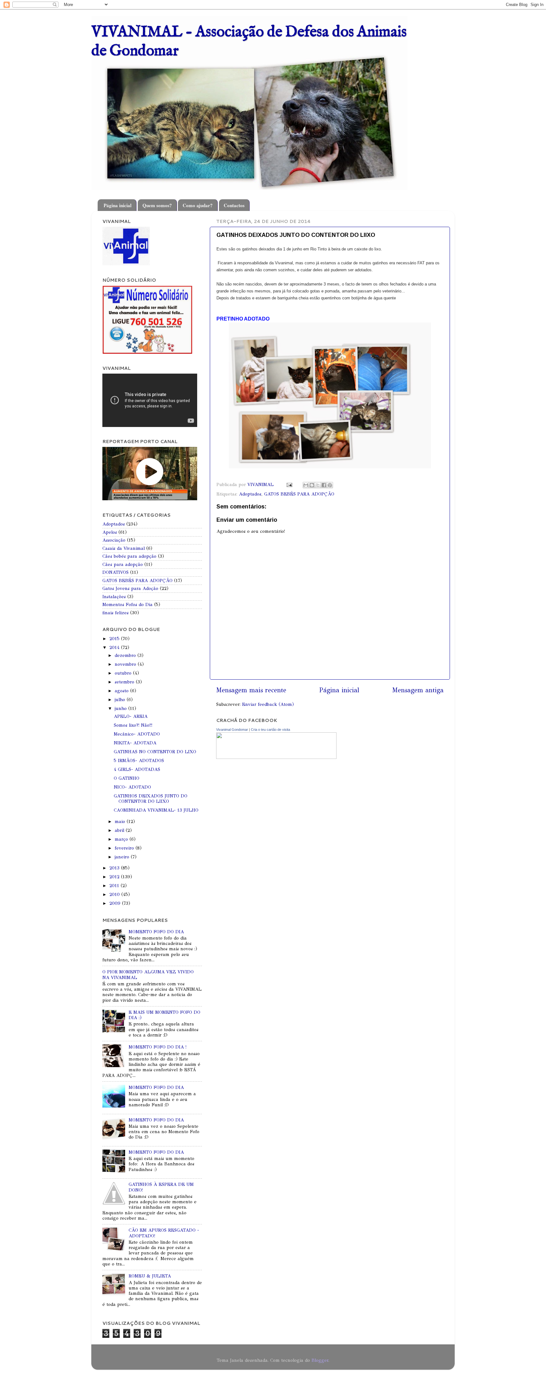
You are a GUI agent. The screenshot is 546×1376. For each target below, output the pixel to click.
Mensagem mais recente (251, 690)
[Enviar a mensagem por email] (306, 485)
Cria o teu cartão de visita (270, 729)
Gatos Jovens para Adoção (130, 588)
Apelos (109, 532)
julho (121, 699)
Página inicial (117, 205)
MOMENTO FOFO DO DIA (156, 931)
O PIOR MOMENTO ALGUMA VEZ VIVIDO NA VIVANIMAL (148, 974)
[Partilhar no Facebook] (324, 485)
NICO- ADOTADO (132, 787)
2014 (115, 647)
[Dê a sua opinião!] (312, 485)
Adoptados (250, 494)
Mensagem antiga (418, 690)
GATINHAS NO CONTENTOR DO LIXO (155, 751)
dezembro (126, 655)
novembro (126, 664)
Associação (113, 540)
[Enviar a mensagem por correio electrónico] (289, 484)
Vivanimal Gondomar (232, 729)
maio (121, 821)
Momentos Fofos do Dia (127, 604)
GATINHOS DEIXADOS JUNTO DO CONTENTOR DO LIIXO (150, 798)
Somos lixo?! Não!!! (133, 725)
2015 (115, 638)
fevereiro (125, 848)
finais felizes (115, 613)
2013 (115, 868)
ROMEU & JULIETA (150, 1276)
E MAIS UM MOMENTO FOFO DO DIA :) (164, 1014)
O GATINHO (126, 778)
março (122, 839)
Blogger (320, 1360)
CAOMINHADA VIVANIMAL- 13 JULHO (156, 810)
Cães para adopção (122, 564)
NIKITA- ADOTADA (135, 743)
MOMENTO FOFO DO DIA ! (157, 1047)
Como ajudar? (198, 205)
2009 (115, 903)
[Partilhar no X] (318, 485)
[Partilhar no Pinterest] (330, 485)
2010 (115, 894)
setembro (125, 682)
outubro (124, 673)
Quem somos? (157, 205)
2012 (115, 877)
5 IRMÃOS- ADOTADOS (139, 760)
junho (121, 708)
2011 (115, 885)
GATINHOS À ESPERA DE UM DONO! (161, 1187)
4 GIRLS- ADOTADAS (137, 769)
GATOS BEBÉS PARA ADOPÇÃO (299, 494)
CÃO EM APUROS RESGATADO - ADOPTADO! (164, 1232)
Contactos (234, 205)
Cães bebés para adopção (129, 556)
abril (120, 830)
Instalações (114, 596)
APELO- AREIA (131, 716)
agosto (122, 691)
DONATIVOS (115, 572)
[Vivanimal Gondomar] (276, 757)
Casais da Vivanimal (123, 548)
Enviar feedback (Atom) (268, 704)
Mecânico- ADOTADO (137, 734)
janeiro (123, 857)
